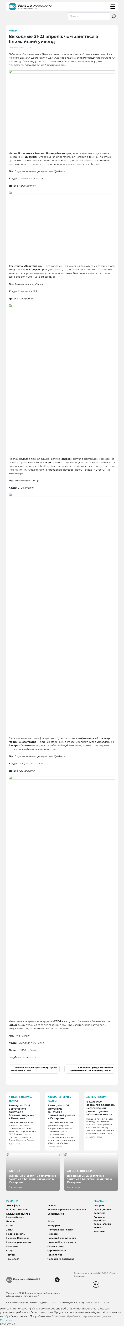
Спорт (10, 1250)
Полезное (12, 1246)
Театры (13, 1101)
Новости (102, 1097)
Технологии (54, 1254)
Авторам (98, 1205)
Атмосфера (13, 1205)
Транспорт (12, 1258)
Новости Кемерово (17, 1238)
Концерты (25, 1097)
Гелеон (10, 1221)
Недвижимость (15, 1233)
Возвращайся (55, 1213)
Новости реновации (18, 1242)
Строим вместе (56, 1250)
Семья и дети (55, 1246)
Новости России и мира (61, 1242)
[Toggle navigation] (112, 6)
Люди (9, 1229)
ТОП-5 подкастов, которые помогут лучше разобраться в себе (33, 1069)
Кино (9, 1225)
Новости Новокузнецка (61, 1238)
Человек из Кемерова (60, 1258)
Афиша (13, 31)
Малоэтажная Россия (60, 1229)
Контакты (99, 1231)
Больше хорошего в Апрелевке (66, 1209)
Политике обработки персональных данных (82, 1316)
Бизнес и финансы (17, 1209)
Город (51, 1221)
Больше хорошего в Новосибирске (18, 1215)
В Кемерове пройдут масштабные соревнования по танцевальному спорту (91, 1069)
